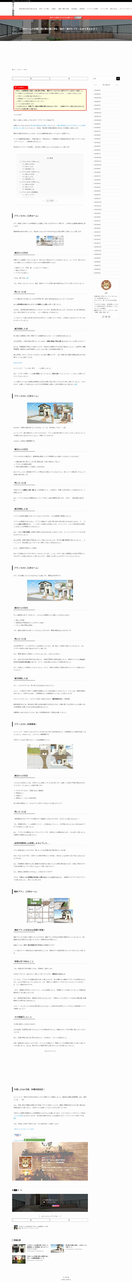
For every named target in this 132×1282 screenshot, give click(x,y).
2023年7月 (97, 131)
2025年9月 (97, 94)
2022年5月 (97, 183)
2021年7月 (97, 221)
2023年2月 (97, 150)
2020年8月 (97, 262)
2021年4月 (97, 232)
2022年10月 (97, 165)
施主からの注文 (29, 164)
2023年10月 (97, 120)
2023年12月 (97, 112)
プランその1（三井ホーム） (31, 161)
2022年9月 (97, 168)
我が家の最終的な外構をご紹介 (41, 125)
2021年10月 (97, 209)
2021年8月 (97, 217)
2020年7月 (97, 265)
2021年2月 (97, 239)
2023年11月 (97, 116)
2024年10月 (97, 97)
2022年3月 (97, 191)
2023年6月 (97, 135)
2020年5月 (97, 273)
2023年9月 (97, 124)
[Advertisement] (66, 54)
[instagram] (106, 317)
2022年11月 (97, 161)
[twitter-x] (103, 317)
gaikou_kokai (18, 363)
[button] (31, 78)
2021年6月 (97, 224)
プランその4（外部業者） (30, 192)
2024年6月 (97, 101)
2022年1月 (97, 198)
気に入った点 (29, 166)
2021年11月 (97, 206)
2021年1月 (97, 243)
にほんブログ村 (19, 1140)
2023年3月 (97, 146)
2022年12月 (97, 157)
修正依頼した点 (29, 169)
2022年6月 (97, 180)
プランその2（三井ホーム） (31, 172)
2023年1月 (97, 153)
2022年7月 (97, 176)
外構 (15, 33)
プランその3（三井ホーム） (31, 182)
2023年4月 (97, 142)
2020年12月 (97, 247)
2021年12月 (97, 202)
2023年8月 (97, 127)
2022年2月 (97, 194)
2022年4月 (97, 187)
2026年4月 (97, 90)
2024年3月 (97, 105)
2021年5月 (97, 228)
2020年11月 (97, 250)
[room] (109, 317)
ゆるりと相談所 (13, 8)
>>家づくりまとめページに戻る (24, 1129)
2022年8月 (97, 172)
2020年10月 (97, 254)
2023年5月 (97, 139)
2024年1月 (97, 109)
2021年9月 (97, 213)
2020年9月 (97, 258)
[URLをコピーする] (69, 78)
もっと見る (50, 200)
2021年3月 (97, 235)
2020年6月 (97, 269)
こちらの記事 (18, 1115)
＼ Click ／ (78, 17)
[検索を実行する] (118, 78)
